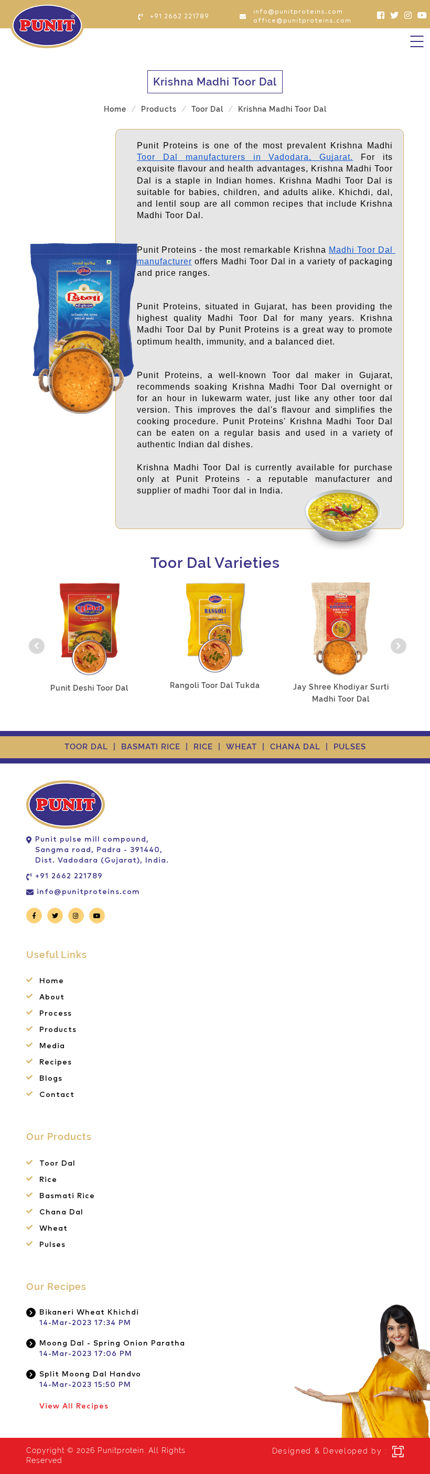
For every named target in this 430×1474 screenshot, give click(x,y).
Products (58, 1030)
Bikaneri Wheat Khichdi (89, 1312)
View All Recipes (74, 1406)
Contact (56, 1095)
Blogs (50, 1078)
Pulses (350, 746)
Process (55, 1013)
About (51, 997)
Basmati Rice (150, 746)
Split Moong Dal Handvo (90, 1374)
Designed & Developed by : (330, 1451)
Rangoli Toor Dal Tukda (215, 685)
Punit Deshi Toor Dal (89, 688)
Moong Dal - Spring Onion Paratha (112, 1343)
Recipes (55, 1062)
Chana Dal (295, 746)
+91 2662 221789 (69, 876)
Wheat (241, 746)
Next (396, 643)
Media (52, 1046)
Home (115, 109)
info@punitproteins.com (88, 892)
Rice (203, 746)
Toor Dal (207, 109)
